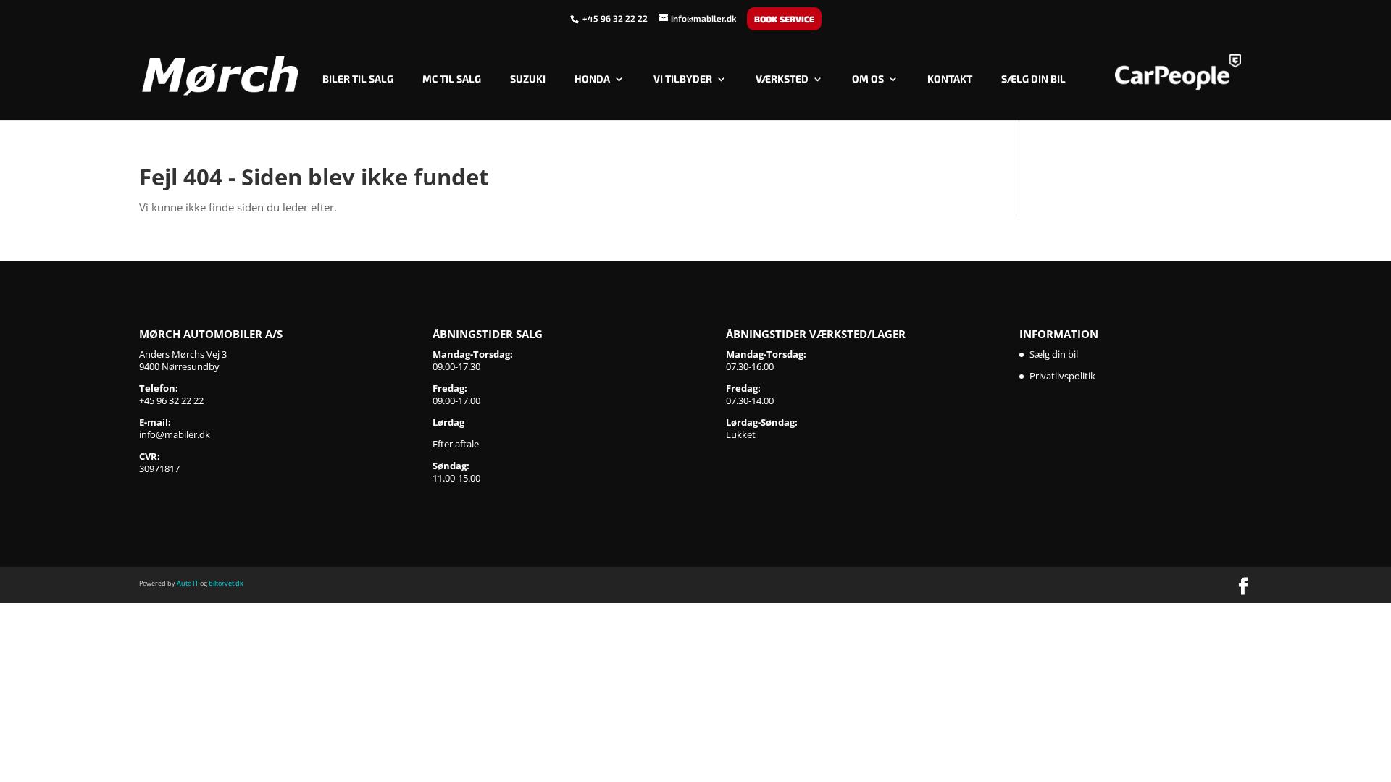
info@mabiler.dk (174, 434)
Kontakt (949, 79)
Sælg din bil (1033, 79)
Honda (592, 79)
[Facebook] (1243, 587)
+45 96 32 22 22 (616, 18)
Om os (868, 79)
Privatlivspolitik (1062, 375)
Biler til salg (357, 79)
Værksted (782, 79)
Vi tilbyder (682, 79)
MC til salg (451, 79)
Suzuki (528, 79)
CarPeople (1178, 72)
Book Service (784, 19)
